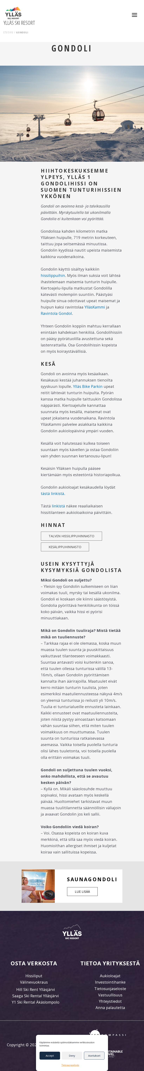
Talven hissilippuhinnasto (71, 536)
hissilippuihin (53, 275)
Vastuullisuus (110, 994)
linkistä (58, 505)
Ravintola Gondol (56, 313)
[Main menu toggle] (134, 15)
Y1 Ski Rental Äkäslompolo (35, 1002)
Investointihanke (110, 982)
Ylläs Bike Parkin (88, 386)
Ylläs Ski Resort (19, 22)
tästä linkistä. (53, 493)
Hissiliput (33, 975)
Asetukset (94, 1055)
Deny (72, 1055)
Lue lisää (82, 891)
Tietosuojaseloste (70, 1065)
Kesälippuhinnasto (65, 547)
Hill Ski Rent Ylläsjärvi (35, 989)
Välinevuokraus (34, 982)
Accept (50, 1055)
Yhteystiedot (110, 1001)
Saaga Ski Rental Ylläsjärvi (35, 995)
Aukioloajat (110, 975)
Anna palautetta (110, 1007)
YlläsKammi (94, 307)
